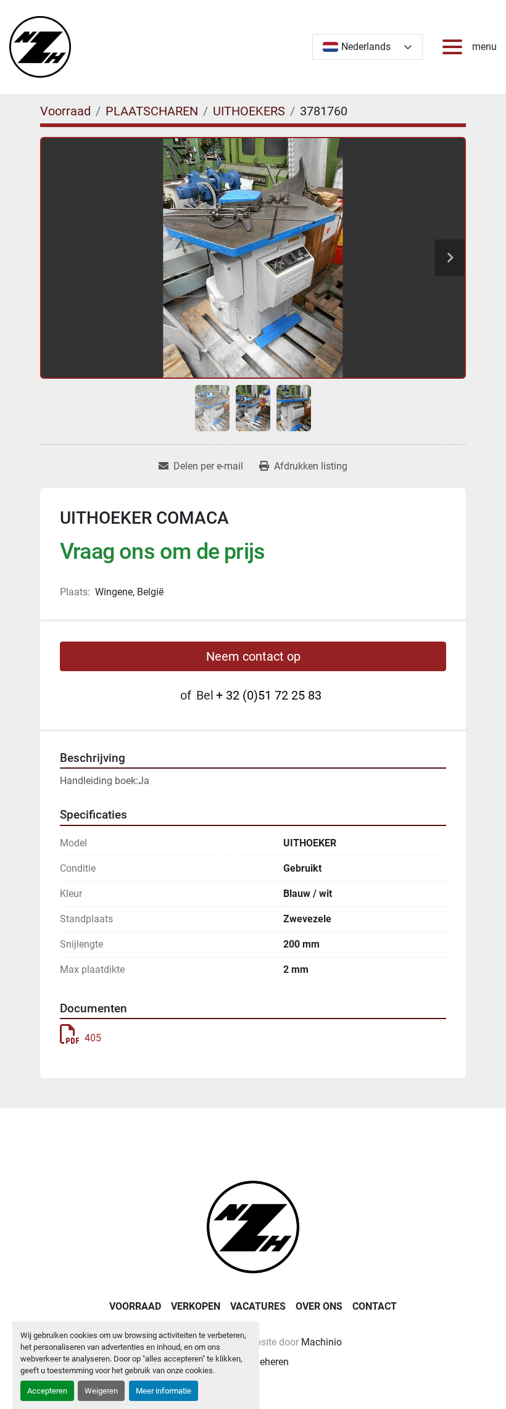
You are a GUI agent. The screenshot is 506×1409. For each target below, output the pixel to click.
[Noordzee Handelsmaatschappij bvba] (253, 1226)
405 (93, 1038)
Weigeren (101, 1390)
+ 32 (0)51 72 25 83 (268, 695)
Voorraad (135, 1306)
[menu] (454, 46)
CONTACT (374, 1306)
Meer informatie (163, 1390)
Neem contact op (253, 656)
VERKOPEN (195, 1306)
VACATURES (258, 1306)
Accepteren (47, 1390)
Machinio (321, 1342)
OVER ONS (319, 1306)
